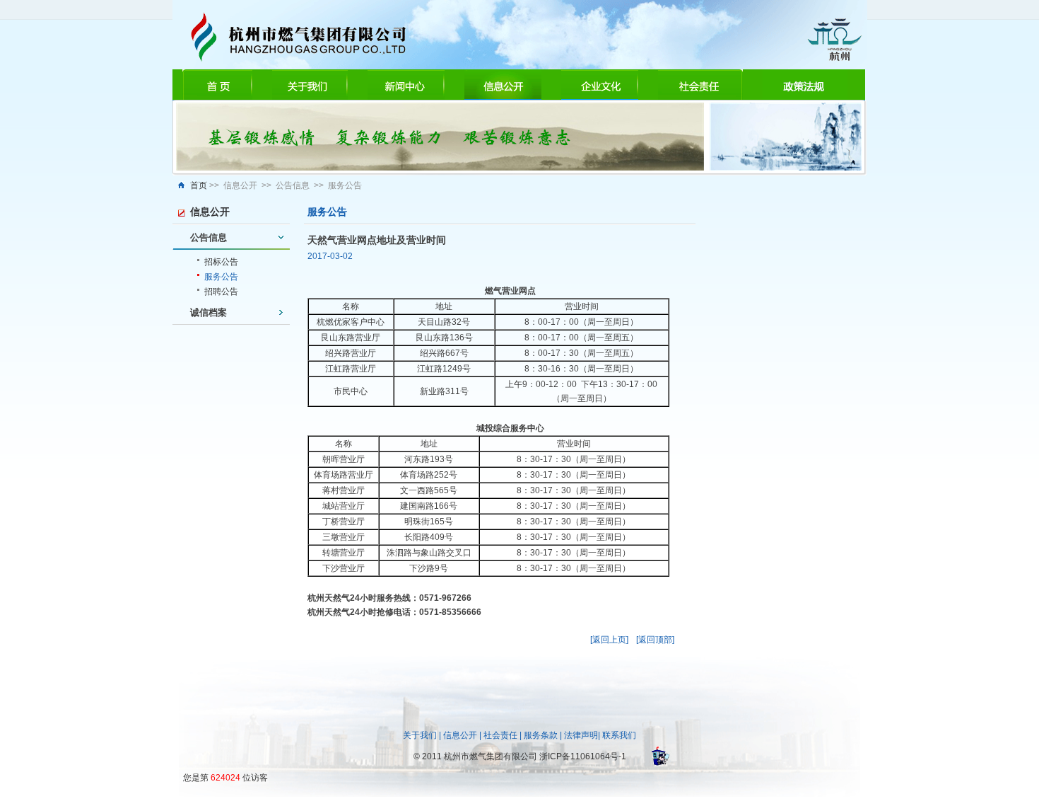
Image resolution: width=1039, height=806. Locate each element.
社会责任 (500, 735)
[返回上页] (609, 640)
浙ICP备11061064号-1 (582, 756)
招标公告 (221, 262)
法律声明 (581, 735)
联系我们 (619, 735)
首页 (198, 185)
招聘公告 (221, 292)
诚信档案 (208, 312)
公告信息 (208, 237)
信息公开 (460, 735)
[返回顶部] (655, 640)
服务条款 (541, 735)
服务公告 (221, 277)
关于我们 (420, 735)
